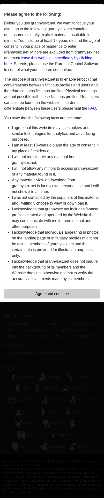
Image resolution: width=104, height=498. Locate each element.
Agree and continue (52, 294)
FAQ (92, 108)
